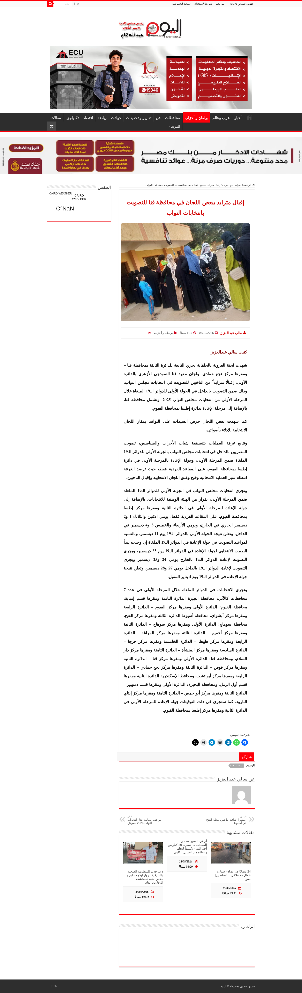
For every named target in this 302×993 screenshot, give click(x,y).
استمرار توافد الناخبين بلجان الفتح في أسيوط (226, 820)
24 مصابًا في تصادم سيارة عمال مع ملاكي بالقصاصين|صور (233, 875)
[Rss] (78, 3)
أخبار (238, 117)
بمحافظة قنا (237, 765)
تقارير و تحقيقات (138, 117)
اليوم (223, 986)
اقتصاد (88, 117)
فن (158, 117)
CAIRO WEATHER (60, 193)
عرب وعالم (221, 117)
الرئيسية (249, 117)
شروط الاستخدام (203, 3)
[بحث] (50, 4)
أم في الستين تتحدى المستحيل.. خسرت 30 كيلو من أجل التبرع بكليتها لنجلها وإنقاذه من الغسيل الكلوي (187, 846)
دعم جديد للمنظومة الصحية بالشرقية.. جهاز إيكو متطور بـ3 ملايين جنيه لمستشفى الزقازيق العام (144, 877)
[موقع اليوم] (151, 27)
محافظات (172, 117)
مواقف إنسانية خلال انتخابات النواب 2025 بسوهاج (144, 820)
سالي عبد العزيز (231, 333)
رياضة (102, 117)
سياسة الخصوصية (181, 3)
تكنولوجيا (72, 117)
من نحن (220, 3)
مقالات (56, 117)
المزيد (175, 126)
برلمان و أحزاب (196, 117)
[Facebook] (74, 3)
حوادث (116, 117)
